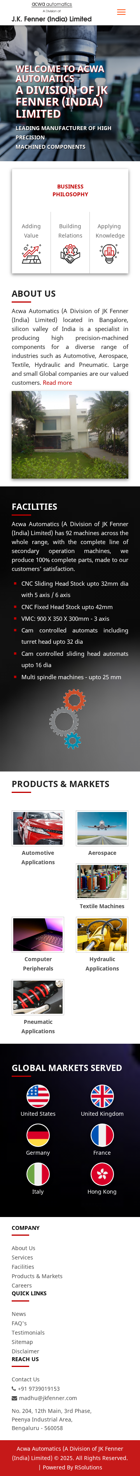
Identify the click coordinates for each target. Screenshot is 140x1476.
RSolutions (88, 1467)
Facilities (23, 1266)
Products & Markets (37, 1276)
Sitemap (22, 1342)
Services (22, 1257)
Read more (57, 382)
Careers (22, 1285)
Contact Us (26, 1379)
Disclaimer (25, 1351)
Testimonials (28, 1332)
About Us (23, 1248)
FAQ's (19, 1323)
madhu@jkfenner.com (48, 1398)
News (19, 1313)
